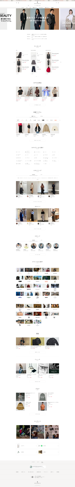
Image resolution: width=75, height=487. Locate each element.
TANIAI (39, 249)
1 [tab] (36, 76)
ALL (30, 7)
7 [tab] (39, 30)
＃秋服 (37, 179)
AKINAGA (54, 249)
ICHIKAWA (47, 249)
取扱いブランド (47, 7)
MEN (27, 7)
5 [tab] (37, 30)
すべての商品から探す (37, 5)
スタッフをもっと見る (37, 254)
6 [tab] (38, 30)
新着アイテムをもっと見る (37, 140)
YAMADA (24, 249)
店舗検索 (52, 7)
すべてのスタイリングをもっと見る (37, 201)
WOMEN (22, 7)
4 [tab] (36, 30)
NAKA (32, 249)
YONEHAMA (17, 249)
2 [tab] (34, 30)
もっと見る (17, 73)
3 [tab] (35, 30)
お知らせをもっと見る (37, 381)
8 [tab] (40, 30)
